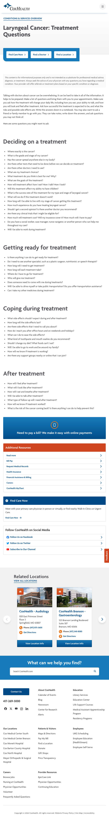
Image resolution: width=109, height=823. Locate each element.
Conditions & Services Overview (22, 18)
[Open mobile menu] (103, 6)
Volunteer (8, 791)
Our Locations (10, 728)
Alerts (41, 714)
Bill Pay (10, 461)
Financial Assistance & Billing (19, 477)
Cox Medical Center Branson (16, 738)
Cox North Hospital (12, 753)
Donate (41, 748)
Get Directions (30, 632)
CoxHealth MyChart (15, 488)
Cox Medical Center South (15, 733)
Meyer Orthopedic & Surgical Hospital (17, 760)
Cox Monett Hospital (13, 743)
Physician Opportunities (14, 787)
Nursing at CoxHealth (13, 782)
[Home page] (16, 6)
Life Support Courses (83, 704)
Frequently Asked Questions (16, 796)
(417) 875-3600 (36, 627)
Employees (78, 728)
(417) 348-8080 (76, 631)
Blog (40, 699)
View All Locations (25, 580)
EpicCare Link (44, 777)
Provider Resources (47, 772)
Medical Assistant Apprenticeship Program (89, 711)
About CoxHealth (46, 690)
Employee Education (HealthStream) (82, 740)
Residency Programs (82, 718)
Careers (10, 482)
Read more (11, 455)
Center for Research (47, 709)
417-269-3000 (11, 701)
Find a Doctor (39, 54)
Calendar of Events (47, 695)
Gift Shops (43, 753)
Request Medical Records (17, 466)
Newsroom (43, 704)
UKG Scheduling (80, 733)
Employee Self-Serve (83, 747)
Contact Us (16, 691)
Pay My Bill (43, 738)
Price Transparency (47, 758)
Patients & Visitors (47, 728)
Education (78, 690)
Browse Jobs (9, 777)
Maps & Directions (47, 733)
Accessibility (89, 813)
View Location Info (39, 644)
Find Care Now (16, 54)
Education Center (81, 699)
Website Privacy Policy (64, 813)
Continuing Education (48, 787)
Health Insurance (14, 472)
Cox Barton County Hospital (16, 748)
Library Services (80, 695)
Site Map (79, 813)
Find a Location (63, 54)
